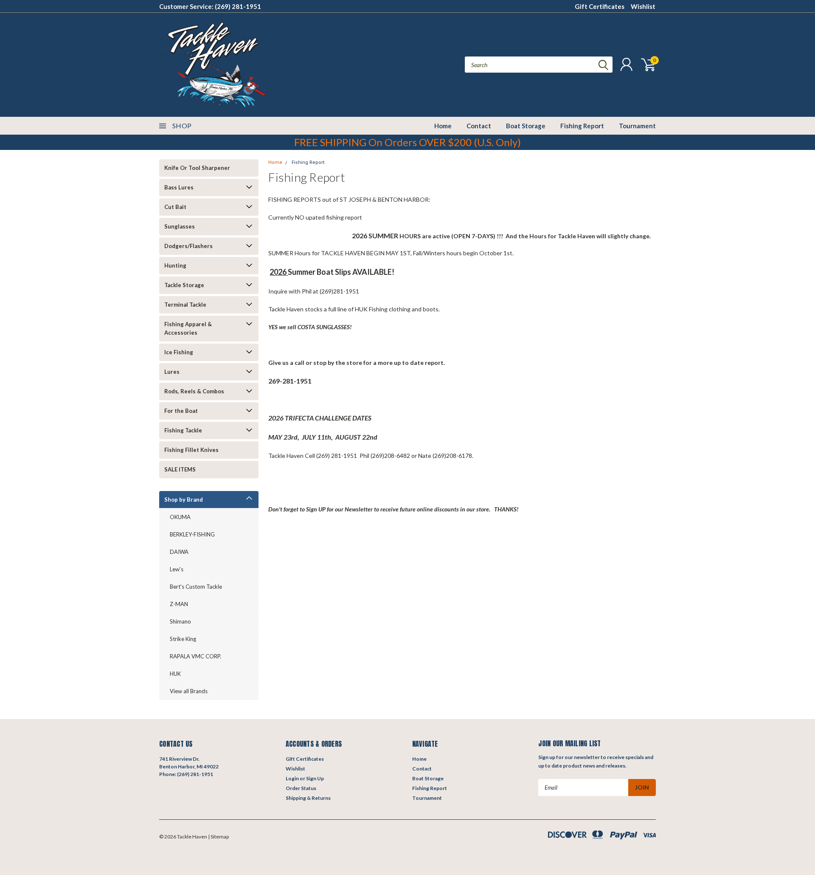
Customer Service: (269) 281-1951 (210, 6)
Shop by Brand (183, 499)
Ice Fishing (178, 352)
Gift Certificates (599, 6)
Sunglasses (179, 226)
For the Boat (181, 410)
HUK (175, 673)
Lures (172, 371)
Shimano (180, 621)
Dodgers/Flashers (188, 246)
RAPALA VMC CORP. (195, 656)
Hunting (175, 265)
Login (292, 778)
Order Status (301, 788)
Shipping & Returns (308, 798)
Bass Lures (179, 187)
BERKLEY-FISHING (192, 534)
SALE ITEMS (180, 469)
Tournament (637, 126)
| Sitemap (218, 836)
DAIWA (179, 551)
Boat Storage (525, 126)
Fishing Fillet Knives (191, 449)
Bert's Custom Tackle (196, 586)
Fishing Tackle (183, 430)
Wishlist (643, 6)
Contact (479, 126)
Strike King (183, 638)
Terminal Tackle (185, 304)
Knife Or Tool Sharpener (197, 167)
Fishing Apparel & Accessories (188, 328)
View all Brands (189, 691)
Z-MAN (179, 604)
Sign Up (315, 778)
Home (443, 126)
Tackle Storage (184, 285)
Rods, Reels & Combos (194, 391)
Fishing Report (582, 126)
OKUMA (180, 517)
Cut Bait (175, 206)
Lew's (176, 569)
